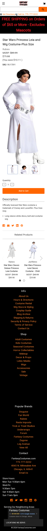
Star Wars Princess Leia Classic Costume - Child (32, 268)
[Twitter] (13, 226)
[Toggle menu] (3, 3)
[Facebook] (4, 226)
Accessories (23, 368)
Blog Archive (23, 314)
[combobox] (19, 9)
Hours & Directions (23, 299)
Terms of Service (23, 324)
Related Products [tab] (23, 234)
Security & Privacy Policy (23, 321)
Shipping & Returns (23, 317)
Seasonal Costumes (23, 346)
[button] (23, 514)
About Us (23, 296)
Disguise (23, 411)
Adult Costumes (23, 339)
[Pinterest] (22, 226)
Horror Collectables (23, 350)
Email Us (23, 472)
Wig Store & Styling (23, 307)
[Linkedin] (17, 226)
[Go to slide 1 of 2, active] (20, 280)
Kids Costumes (23, 343)
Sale (23, 371)
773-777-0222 (23, 462)
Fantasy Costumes (23, 436)
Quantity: (7, 180)
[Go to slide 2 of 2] (24, 280)
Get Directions (8, 14)
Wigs (23, 364)
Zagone (24, 440)
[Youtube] (21, 500)
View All (23, 447)
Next (41, 258)
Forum (23, 433)
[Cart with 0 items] (44, 3)
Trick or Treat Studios (23, 426)
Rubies (23, 418)
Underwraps (23, 429)
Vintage (23, 375)
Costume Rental (23, 303)
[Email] (8, 226)
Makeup (23, 353)
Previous (2, 258)
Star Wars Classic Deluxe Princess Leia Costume (11, 268)
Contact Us (23, 328)
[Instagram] (26, 500)
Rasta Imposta (23, 422)
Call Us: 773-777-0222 (28, 14)
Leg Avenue (23, 443)
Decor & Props (23, 357)
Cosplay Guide (23, 310)
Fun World (23, 415)
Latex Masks (23, 360)
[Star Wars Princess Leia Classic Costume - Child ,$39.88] (32, 250)
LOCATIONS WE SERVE (15, 523)
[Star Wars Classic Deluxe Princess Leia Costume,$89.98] (11, 250)
